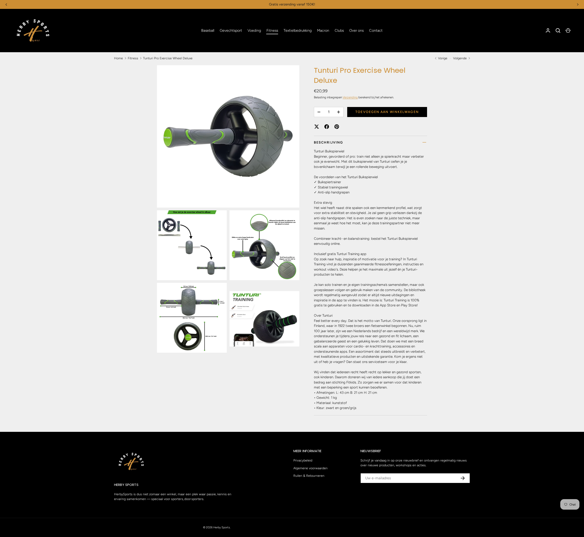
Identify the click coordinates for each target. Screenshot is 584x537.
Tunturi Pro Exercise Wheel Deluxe (168, 58)
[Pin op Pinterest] (337, 127)
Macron (323, 30)
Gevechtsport (231, 30)
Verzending (350, 97)
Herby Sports (221, 527)
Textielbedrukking (298, 30)
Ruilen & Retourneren (308, 476)
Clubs (339, 30)
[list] (229, 210)
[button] (558, 31)
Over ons (356, 30)
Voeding (254, 30)
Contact (376, 30)
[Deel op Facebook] (327, 127)
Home (118, 58)
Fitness (272, 30)
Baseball (207, 30)
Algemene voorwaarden (310, 468)
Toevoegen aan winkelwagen (387, 112)
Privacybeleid (302, 460)
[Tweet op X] (317, 127)
